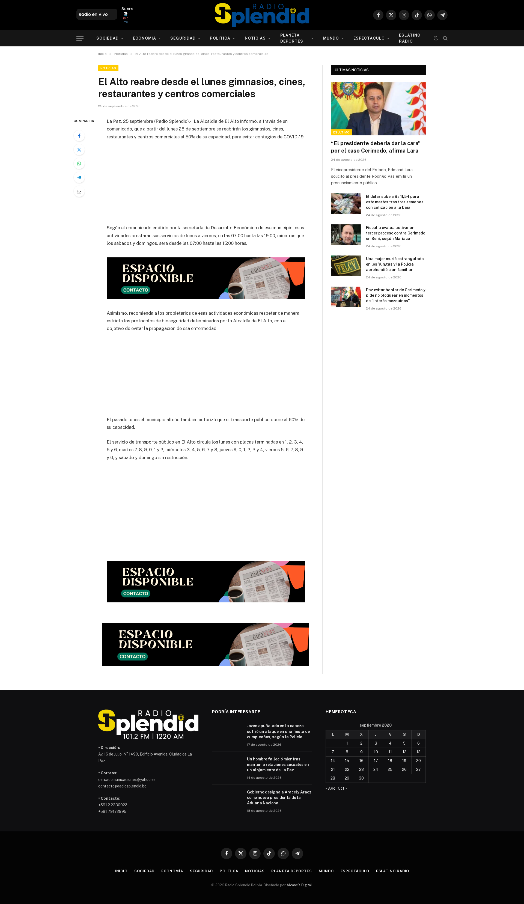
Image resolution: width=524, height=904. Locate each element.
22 (347, 769)
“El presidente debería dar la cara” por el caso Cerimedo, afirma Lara (376, 147)
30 (361, 778)
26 (404, 769)
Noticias (255, 38)
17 (376, 761)
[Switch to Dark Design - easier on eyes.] (435, 38)
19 (404, 761)
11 (390, 752)
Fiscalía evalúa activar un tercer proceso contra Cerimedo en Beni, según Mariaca (395, 233)
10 (376, 752)
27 (418, 769)
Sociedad (107, 38)
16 (361, 761)
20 (418, 761)
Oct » (342, 788)
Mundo (331, 38)
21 (333, 769)
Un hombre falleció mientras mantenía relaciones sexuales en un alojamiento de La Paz (278, 764)
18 (390, 761)
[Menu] (80, 38)
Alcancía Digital (299, 885)
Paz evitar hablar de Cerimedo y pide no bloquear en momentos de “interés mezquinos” (395, 295)
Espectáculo (369, 38)
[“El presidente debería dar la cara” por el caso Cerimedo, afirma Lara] (378, 108)
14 (333, 761)
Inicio (121, 871)
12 (404, 752)
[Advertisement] (206, 185)
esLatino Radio (410, 38)
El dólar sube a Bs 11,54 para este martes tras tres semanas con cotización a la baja (395, 202)
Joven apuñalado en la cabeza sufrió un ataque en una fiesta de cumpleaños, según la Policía (278, 731)
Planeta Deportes (291, 38)
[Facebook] (79, 135)
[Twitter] (79, 149)
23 (361, 769)
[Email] (79, 191)
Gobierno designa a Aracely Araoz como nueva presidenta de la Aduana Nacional (279, 797)
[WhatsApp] (79, 163)
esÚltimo (341, 132)
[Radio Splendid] (262, 15)
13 (418, 752)
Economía (144, 38)
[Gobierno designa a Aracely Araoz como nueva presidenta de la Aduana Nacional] (227, 799)
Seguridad (183, 38)
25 (390, 769)
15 (347, 761)
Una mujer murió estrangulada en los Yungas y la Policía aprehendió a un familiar (395, 264)
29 (347, 778)
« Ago (330, 788)
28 (333, 778)
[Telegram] (79, 177)
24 (375, 769)
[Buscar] (445, 38)
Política (220, 38)
